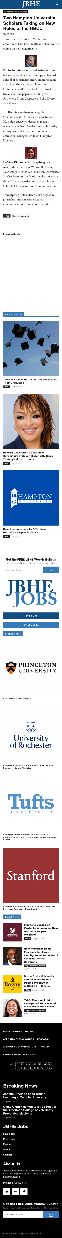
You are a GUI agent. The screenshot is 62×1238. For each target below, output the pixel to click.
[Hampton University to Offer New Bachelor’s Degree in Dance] (31, 498)
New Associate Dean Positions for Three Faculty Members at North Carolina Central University (41, 955)
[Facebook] (23, 1191)
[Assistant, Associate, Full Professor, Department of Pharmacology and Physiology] (31, 734)
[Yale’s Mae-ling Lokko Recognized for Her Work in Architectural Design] (12, 1008)
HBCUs (6, 387)
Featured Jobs (13, 633)
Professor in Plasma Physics (17, 699)
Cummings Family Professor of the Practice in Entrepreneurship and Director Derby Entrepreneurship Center (30, 837)
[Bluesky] (6, 1191)
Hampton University (21, 216)
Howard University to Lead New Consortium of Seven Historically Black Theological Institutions (28, 456)
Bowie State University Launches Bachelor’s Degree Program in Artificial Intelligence (39, 981)
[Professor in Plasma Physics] (31, 667)
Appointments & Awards (15, 11)
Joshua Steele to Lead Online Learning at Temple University (24, 1095)
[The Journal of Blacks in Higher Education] (31, 4)
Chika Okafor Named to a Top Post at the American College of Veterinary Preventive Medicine (29, 1110)
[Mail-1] (15, 1191)
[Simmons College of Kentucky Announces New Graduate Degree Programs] (12, 932)
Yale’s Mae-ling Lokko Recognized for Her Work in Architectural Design (40, 1003)
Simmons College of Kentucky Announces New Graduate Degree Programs (41, 929)
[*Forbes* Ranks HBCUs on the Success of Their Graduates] (31, 348)
